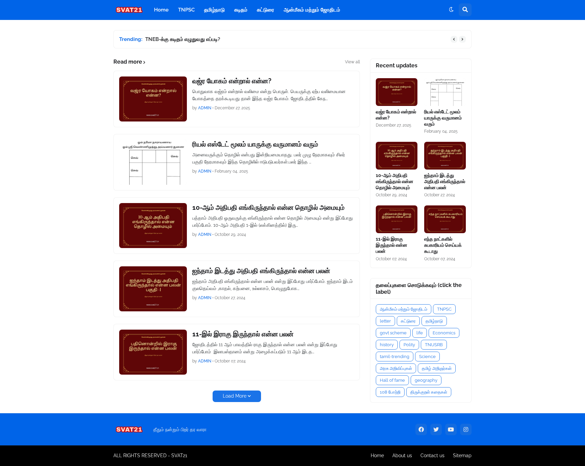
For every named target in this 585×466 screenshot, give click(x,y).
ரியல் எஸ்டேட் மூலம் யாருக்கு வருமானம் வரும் (255, 144)
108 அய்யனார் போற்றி (172, 39)
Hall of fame (392, 380)
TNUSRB (434, 344)
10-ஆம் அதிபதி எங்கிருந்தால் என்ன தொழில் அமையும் (268, 207)
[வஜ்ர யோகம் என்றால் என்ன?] (153, 98)
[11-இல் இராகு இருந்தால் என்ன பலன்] (153, 352)
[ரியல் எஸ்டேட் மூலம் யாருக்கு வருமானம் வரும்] (153, 162)
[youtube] (451, 429)
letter (385, 321)
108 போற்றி (390, 392)
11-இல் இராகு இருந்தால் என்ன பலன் (243, 334)
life (419, 332)
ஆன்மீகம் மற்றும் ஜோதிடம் (403, 309)
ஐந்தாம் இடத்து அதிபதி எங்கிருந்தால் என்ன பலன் (261, 271)
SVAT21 (179, 455)
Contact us (432, 455)
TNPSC (444, 309)
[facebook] (421, 429)
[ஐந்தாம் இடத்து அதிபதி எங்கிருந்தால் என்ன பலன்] (153, 288)
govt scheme (393, 332)
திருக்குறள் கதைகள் (428, 392)
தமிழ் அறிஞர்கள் (437, 368)
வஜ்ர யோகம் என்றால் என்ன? (232, 81)
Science (427, 356)
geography (426, 380)
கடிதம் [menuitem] (240, 10)
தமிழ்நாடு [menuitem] (214, 10)
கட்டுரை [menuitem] (265, 10)
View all (352, 62)
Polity (409, 344)
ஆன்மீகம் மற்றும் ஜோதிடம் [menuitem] (312, 10)
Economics (444, 332)
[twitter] (436, 429)
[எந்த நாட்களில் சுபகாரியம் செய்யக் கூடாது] (445, 219)
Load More (234, 396)
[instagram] (466, 429)
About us (402, 455)
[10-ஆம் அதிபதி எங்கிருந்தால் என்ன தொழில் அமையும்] (153, 225)
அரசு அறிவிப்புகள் (396, 368)
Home (377, 455)
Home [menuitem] (161, 10)
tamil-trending (394, 356)
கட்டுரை (408, 321)
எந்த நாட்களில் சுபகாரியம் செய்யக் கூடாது (443, 245)
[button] (451, 9)
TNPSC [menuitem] (186, 10)
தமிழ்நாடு (434, 321)
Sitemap (462, 455)
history (387, 344)
